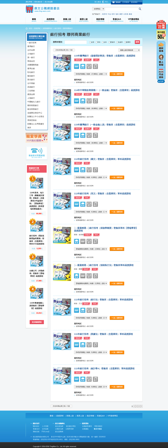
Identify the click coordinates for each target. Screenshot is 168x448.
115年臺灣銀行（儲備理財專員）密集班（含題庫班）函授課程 (104, 56)
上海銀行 (31, 98)
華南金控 (31, 61)
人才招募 (45, 426)
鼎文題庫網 (59, 431)
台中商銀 (31, 83)
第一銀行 (31, 57)
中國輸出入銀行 (33, 102)
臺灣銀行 (31, 46)
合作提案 (45, 429)
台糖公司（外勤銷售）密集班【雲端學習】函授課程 (36, 273)
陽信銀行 (31, 76)
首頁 (30, 28)
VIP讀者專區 (112, 416)
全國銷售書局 (87, 426)
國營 (121, 14)
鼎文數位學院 (71, 426)
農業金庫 (31, 94)
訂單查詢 (126, 2)
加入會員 (97, 2)
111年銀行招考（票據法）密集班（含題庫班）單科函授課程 (103, 334)
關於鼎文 (36, 426)
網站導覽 (29, 2)
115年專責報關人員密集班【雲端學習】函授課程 (36, 305)
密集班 (112, 42)
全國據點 (85, 429)
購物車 (118, 2)
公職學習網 (70, 429)
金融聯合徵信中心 (34, 113)
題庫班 (128, 42)
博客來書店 (98, 426)
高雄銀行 (31, 87)
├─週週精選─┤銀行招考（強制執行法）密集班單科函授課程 (104, 265)
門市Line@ (45, 431)
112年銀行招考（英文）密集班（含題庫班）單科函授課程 (102, 193)
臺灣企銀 (31, 68)
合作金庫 (31, 50)
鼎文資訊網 (59, 426)
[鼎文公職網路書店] (42, 9)
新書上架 (70, 416)
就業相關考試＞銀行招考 (84, 82)
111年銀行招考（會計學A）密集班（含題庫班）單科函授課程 (104, 368)
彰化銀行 (31, 72)
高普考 (104, 14)
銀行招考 (57, 28)
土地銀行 (31, 54)
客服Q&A (101, 416)
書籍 (51, 416)
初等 (113, 14)
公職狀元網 (59, 429)
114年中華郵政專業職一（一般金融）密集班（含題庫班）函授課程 (107, 90)
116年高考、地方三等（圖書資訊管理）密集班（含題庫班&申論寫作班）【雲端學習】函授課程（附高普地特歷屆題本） (36, 201)
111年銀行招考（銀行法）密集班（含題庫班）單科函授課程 (103, 299)
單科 (98, 42)
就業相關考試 (47, 28)
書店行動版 (98, 429)
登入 (106, 2)
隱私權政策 (38, 2)
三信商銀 (31, 91)
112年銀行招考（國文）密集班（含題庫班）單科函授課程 (102, 159)
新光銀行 (31, 80)
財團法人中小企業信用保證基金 (35, 118)
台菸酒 (125, 14)
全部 (92, 42)
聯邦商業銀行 (32, 105)
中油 (109, 14)
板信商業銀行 (32, 109)
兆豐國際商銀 (32, 65)
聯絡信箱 (36, 431)
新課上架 (80, 416)
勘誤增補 (90, 416)
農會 (130, 14)
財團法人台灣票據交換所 (35, 126)
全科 (105, 42)
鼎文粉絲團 (49, 2)
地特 (117, 14)
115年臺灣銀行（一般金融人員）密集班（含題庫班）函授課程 (104, 124)
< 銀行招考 (31, 43)
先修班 (120, 42)
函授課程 (37, 28)
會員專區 (134, 2)
